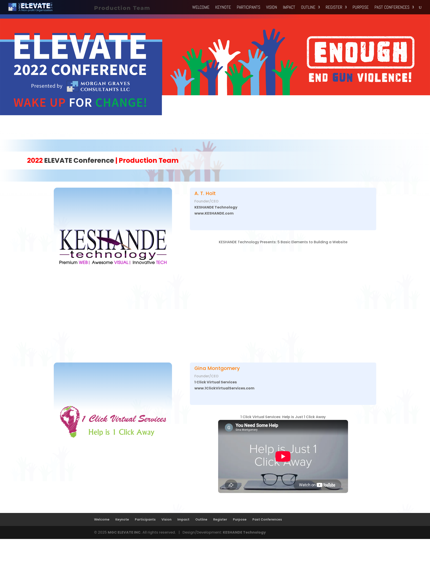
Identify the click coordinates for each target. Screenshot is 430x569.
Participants (248, 8)
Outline (308, 8)
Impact (289, 8)
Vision (271, 8)
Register (334, 8)
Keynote (223, 8)
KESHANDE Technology (244, 532)
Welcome (200, 8)
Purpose (361, 8)
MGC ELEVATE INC (124, 532)
